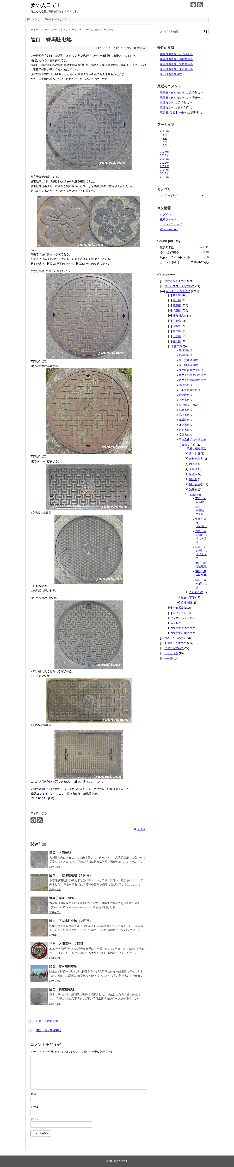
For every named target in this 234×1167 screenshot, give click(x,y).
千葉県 (177, 320)
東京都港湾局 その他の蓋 (176, 54)
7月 (165, 138)
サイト (34, 1119)
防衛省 (141, 48)
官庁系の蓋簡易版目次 (192, 375)
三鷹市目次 (167, 102)
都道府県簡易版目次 (182, 627)
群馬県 (177, 331)
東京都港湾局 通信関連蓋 (176, 59)
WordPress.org (169, 229)
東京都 (177, 305)
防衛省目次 (185, 429)
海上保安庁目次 (188, 404)
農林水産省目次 (196, 448)
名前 (34, 1094)
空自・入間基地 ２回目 (66, 943)
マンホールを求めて (178, 291)
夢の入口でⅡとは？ (55, 19)
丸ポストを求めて (175, 643)
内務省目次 (185, 350)
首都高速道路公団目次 (192, 439)
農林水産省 (196, 458)
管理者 (141, 829)
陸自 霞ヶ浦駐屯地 (63, 966)
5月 (165, 145)
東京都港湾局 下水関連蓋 (176, 69)
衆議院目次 (185, 419)
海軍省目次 (185, 409)
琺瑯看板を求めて (175, 281)
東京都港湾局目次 (171, 74)
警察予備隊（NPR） (63, 898)
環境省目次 (185, 414)
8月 (165, 134)
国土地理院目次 (188, 365)
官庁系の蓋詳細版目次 (192, 380)
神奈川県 (178, 315)
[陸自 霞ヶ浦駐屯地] (39, 973)
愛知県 (177, 295)
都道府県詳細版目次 (182, 632)
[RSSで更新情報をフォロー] (200, 4)
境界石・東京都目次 (172, 92)
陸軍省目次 (185, 434)
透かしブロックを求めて (179, 286)
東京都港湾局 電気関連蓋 (176, 64)
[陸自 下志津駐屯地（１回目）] (39, 882)
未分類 (168, 658)
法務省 (193, 489)
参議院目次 (185, 355)
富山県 (177, 300)
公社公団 (186, 602)
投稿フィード (168, 219)
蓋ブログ (178, 612)
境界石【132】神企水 (173, 112)
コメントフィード (171, 224)
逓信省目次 (185, 424)
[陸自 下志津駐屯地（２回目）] (39, 927)
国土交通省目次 (188, 360)
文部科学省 (196, 592)
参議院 (193, 469)
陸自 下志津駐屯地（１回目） (71, 875)
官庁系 (178, 346)
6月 (165, 141)
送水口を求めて (174, 648)
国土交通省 (196, 484)
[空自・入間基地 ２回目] (39, 950)
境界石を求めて (174, 637)
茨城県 (177, 326)
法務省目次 (185, 399)
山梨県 (177, 336)
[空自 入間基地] (39, 859)
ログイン (165, 214)
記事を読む (55, 866)
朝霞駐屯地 (45, 788)
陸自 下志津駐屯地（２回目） (71, 921)
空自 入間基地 (60, 852)
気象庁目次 (185, 394)
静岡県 (177, 341)
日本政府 (194, 453)
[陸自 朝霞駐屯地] (39, 996)
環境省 (193, 479)
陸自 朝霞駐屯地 (61, 989)
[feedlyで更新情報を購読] (193, 4)
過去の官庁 (188, 597)
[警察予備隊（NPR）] (39, 905)
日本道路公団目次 (190, 389)
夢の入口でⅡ (46, 5)
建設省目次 (185, 385)
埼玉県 (177, 310)
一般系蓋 (178, 607)
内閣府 (193, 463)
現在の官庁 (189, 444)
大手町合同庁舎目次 (191, 370)
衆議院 (193, 474)
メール (35, 1106)
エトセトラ (171, 653)
